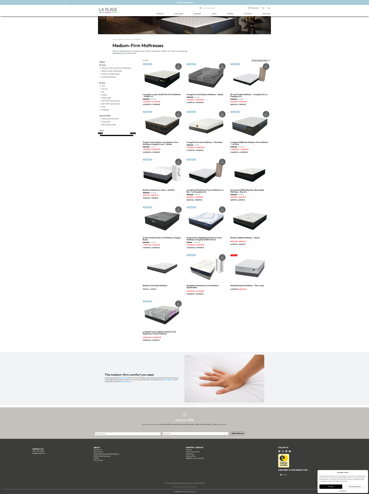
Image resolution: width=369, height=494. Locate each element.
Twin (103, 86)
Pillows (214, 14)
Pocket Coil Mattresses (110, 74)
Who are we (98, 452)
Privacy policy (192, 487)
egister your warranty (195, 458)
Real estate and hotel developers (106, 454)
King (103, 107)
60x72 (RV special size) (110, 101)
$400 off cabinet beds (184, 2)
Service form (191, 456)
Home (114, 39)
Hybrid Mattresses (108, 77)
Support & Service (194, 447)
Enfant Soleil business (102, 456)
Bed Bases (197, 14)
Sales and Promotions (110, 119)
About (97, 447)
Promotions (247, 14)
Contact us (37, 449)
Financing (189, 454)
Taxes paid (105, 122)
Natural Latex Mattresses (111, 71)
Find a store (254, 8)
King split (105, 110)
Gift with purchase (108, 125)
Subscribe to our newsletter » (293, 470)
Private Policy (342, 490)
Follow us (283, 447)
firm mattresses (125, 381)
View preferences (355, 486)
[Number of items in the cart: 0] (263, 8)
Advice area (266, 14)
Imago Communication (189, 491)
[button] (65, 2)
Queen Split (106, 98)
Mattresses (160, 14)
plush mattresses (167, 380)
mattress (124, 378)
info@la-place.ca (38, 453)
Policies (189, 449)
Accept (330, 486)
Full (102, 92)
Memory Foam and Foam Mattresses (116, 68)
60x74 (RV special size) (110, 104)
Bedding (230, 14)
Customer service (193, 452)
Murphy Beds (178, 14)
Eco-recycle (98, 460)
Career (96, 458)
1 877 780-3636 (38, 451)
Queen (104, 95)
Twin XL (104, 89)
